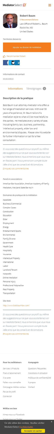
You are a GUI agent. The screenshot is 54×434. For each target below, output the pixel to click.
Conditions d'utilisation (37, 373)
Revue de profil (9, 391)
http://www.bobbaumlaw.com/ (16, 305)
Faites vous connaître (12, 382)
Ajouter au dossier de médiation (27, 47)
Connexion (7, 396)
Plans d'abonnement (12, 373)
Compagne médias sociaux (14, 387)
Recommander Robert (16, 56)
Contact (31, 387)
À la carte (7, 377)
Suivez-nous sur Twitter (12, 419)
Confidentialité (26, 427)
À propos (32, 382)
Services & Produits (11, 368)
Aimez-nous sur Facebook (14, 414)
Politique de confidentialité (39, 377)
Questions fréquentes (37, 368)
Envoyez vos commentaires (16, 168)
